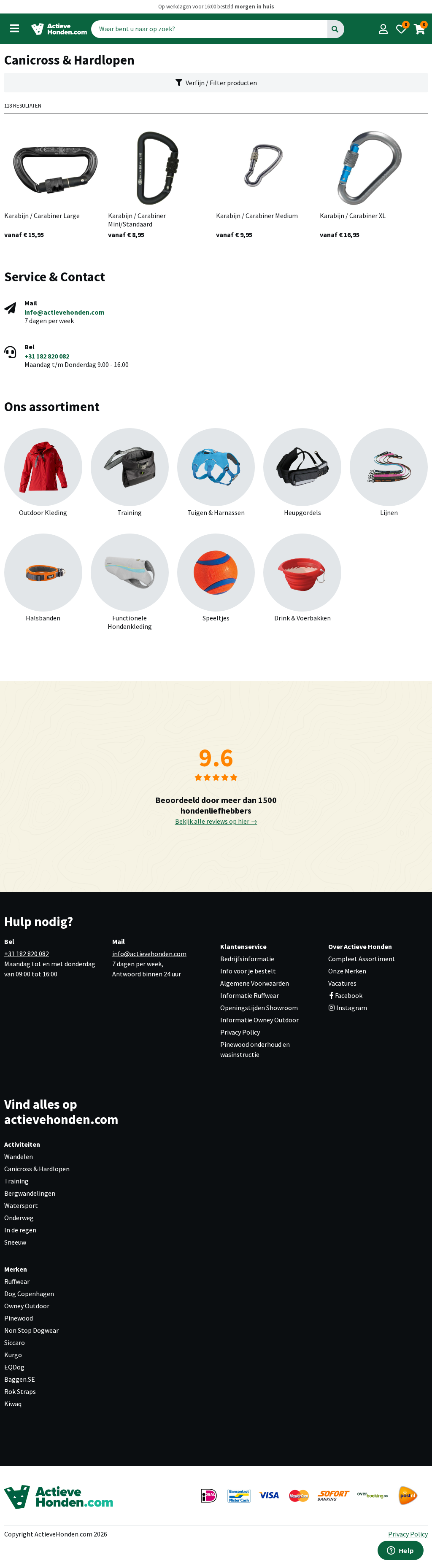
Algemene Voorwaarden (254, 983)
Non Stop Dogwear (31, 1330)
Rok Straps (20, 1391)
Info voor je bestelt (248, 971)
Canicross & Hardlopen (37, 1168)
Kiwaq (13, 1403)
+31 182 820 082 (46, 356)
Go (335, 28)
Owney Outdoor (26, 1306)
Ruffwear (17, 1281)
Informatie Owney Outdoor (259, 1020)
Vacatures (342, 983)
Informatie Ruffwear (249, 995)
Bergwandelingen (29, 1193)
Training (16, 1181)
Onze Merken (347, 971)
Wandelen (18, 1156)
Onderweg (19, 1217)
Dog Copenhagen (29, 1293)
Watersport (21, 1205)
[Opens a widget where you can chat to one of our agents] (400, 1551)
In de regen (20, 1230)
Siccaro (14, 1342)
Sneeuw (15, 1242)
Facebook (348, 995)
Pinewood (18, 1318)
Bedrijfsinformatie (247, 958)
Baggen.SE (19, 1379)
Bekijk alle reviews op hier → (216, 821)
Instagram (351, 1007)
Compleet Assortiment (361, 958)
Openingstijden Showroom (259, 1007)
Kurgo (13, 1354)
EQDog (14, 1367)
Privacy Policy (240, 1032)
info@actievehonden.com (64, 312)
